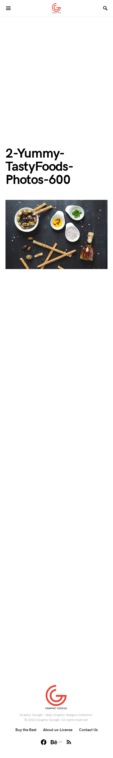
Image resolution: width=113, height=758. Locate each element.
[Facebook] (43, 742)
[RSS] (69, 742)
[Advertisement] (56, 73)
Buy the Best (25, 730)
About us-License (57, 730)
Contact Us (88, 730)
